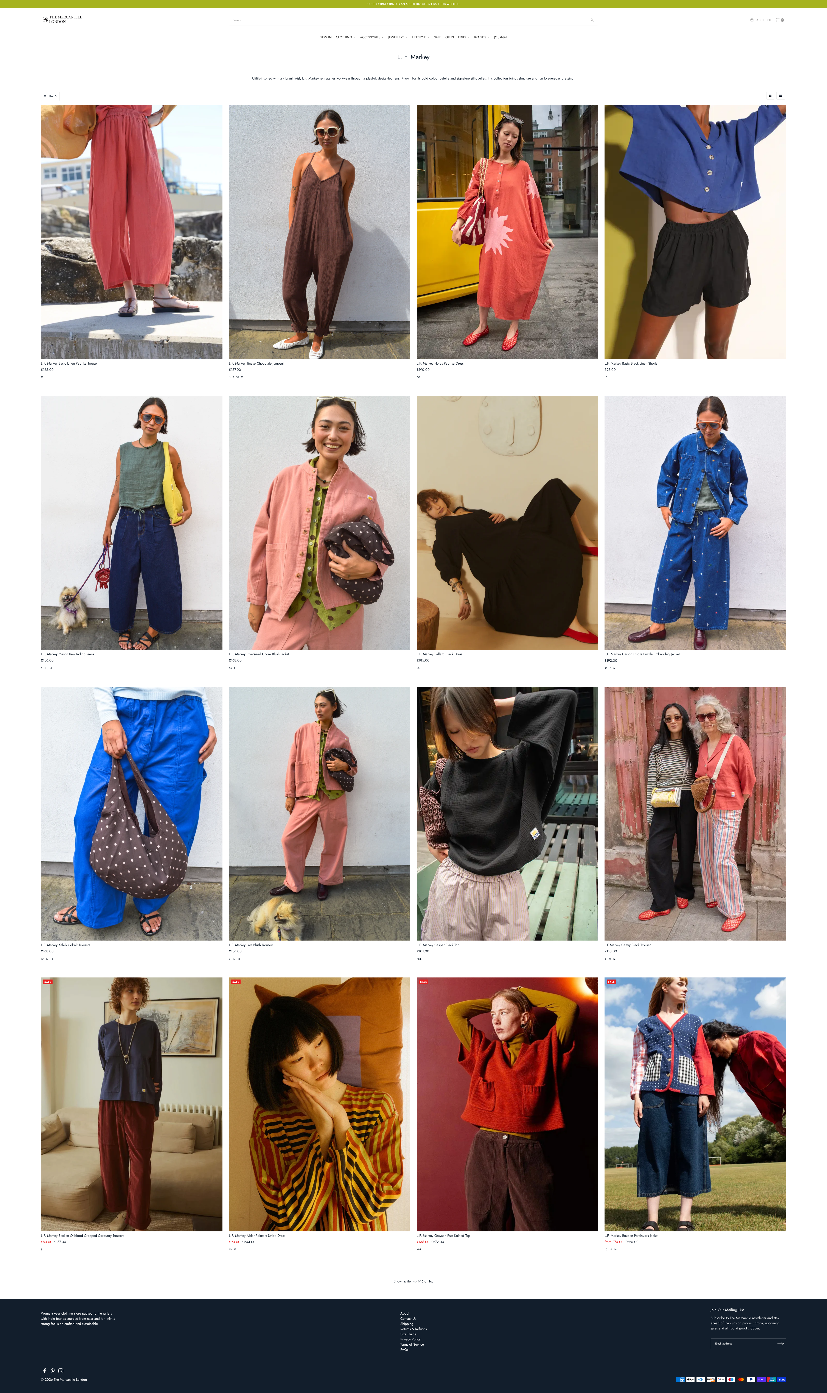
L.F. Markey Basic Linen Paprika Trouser (69, 363)
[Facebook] (44, 1371)
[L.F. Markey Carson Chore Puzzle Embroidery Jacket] (695, 523)
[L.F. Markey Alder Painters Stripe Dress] (319, 1104)
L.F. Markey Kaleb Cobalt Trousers (65, 944)
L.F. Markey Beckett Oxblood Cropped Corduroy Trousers (82, 1235)
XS (230, 668)
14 (50, 668)
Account (763, 20)
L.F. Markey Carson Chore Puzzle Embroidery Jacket (642, 654)
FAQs (404, 1349)
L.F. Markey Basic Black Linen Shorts (631, 363)
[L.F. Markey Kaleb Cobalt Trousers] (131, 814)
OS (418, 377)
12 (42, 377)
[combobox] (413, 20)
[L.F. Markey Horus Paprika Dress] (507, 232)
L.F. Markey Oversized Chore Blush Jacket (259, 654)
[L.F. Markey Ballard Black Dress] (507, 523)
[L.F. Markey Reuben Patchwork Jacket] (695, 1104)
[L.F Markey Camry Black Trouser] (695, 814)
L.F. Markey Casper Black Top (438, 944)
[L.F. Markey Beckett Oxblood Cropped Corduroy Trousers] (131, 1104)
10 (237, 377)
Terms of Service (412, 1344)
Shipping (406, 1323)
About (404, 1313)
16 (615, 1249)
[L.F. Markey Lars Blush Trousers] (319, 814)
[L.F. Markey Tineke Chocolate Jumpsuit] (319, 232)
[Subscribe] (780, 1343)
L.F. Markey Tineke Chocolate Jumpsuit (256, 363)
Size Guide (408, 1334)
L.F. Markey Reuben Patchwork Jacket (631, 1235)
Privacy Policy (410, 1339)
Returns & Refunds (413, 1328)
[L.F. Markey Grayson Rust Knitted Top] (507, 1104)
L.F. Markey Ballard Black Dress (439, 654)
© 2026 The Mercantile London (64, 1379)
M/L (419, 959)
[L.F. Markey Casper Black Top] (507, 814)
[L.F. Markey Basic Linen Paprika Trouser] (131, 232)
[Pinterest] (52, 1371)
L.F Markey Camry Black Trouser (628, 944)
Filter (50, 96)
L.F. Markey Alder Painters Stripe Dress (257, 1235)
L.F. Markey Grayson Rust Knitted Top (443, 1235)
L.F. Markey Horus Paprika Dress (440, 363)
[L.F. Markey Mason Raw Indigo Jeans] (131, 523)
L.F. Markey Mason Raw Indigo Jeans (67, 654)
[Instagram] (60, 1371)
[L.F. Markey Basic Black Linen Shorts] (695, 232)
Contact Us (408, 1318)
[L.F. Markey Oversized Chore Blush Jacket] (319, 523)
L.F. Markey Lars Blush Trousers (251, 944)
